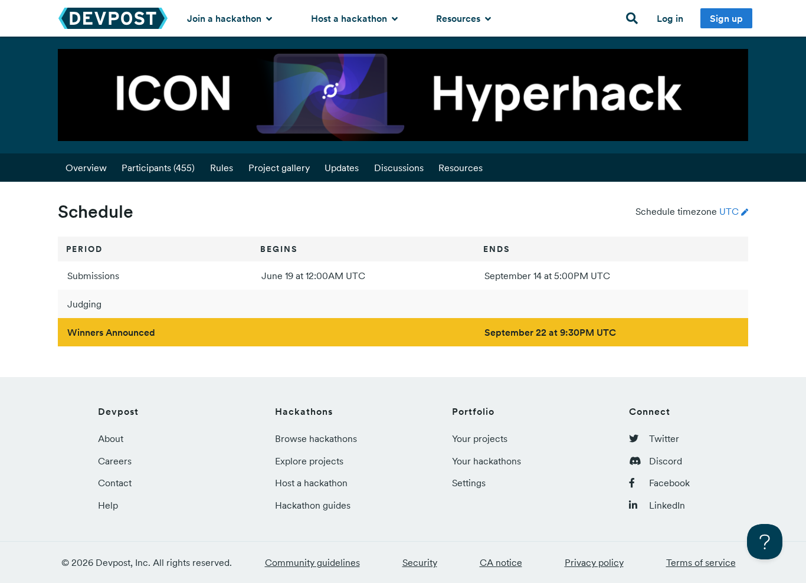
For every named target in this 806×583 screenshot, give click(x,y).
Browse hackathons (316, 438)
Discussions (399, 167)
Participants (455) (158, 167)
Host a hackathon (350, 18)
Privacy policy (594, 562)
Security (419, 562)
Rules (221, 167)
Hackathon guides (312, 505)
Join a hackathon (225, 18)
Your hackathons (486, 461)
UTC (729, 211)
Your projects (479, 438)
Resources (459, 18)
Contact (115, 483)
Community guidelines (312, 562)
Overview (86, 167)
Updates (342, 167)
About (110, 438)
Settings (469, 483)
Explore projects (309, 461)
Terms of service (701, 562)
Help (108, 505)
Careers (115, 461)
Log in (670, 18)
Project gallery (279, 167)
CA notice (501, 562)
